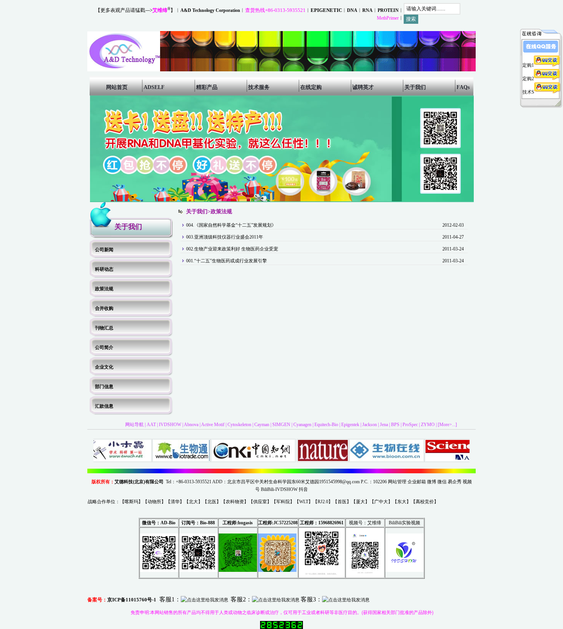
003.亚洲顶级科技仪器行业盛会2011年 (224, 237)
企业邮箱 (417, 481)
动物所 (154, 501)
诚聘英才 (363, 87)
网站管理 (397, 481)
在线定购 (311, 87)
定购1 (528, 65)
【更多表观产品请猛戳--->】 (135, 10)
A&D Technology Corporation (210, 10)
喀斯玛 (131, 501)
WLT (303, 501)
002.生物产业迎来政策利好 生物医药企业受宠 (232, 249)
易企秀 (455, 481)
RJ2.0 (323, 501)
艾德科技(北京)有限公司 (139, 481)
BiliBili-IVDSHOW (279, 489)
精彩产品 (207, 87)
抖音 (303, 489)
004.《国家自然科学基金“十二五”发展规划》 (231, 225)
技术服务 (259, 87)
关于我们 (415, 87)
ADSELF (154, 87)
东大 (401, 501)
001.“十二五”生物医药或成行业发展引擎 (226, 260)
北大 (193, 501)
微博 (431, 481)
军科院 (283, 501)
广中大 (381, 501)
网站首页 (117, 87)
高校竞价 (425, 501)
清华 (175, 501)
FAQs (463, 87)
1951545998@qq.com (339, 481)
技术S (528, 92)
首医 (342, 501)
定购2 (528, 78)
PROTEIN (388, 10)
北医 (211, 501)
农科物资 (235, 501)
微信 (442, 481)
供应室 (260, 501)
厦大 (360, 501)
